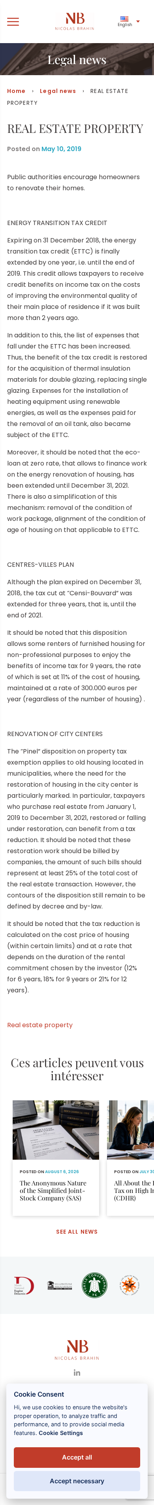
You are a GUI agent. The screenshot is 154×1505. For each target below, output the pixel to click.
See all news (77, 1232)
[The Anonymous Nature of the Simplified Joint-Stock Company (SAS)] (56, 1158)
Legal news (58, 91)
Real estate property (40, 1025)
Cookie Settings (61, 1432)
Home (16, 91)
